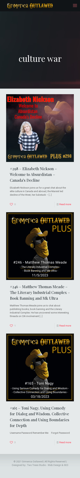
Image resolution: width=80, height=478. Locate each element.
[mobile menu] (75, 5)
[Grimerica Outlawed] (29, 5)
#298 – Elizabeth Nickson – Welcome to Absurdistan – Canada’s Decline (33, 174)
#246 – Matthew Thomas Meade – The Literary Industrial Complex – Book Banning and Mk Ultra (40, 292)
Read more (65, 204)
